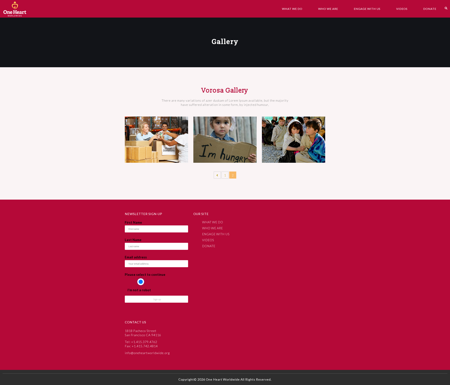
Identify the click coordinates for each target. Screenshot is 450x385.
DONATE (429, 8)
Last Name (133, 240)
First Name (133, 222)
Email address (136, 257)
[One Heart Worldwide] (15, 9)
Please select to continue (145, 275)
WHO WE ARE (328, 8)
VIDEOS (401, 8)
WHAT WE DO (292, 8)
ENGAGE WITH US (367, 8)
